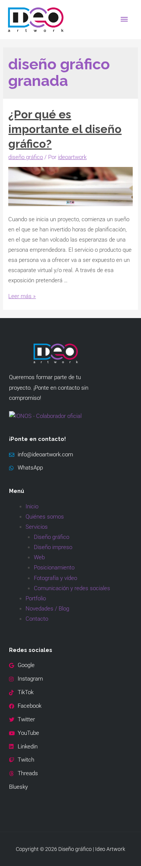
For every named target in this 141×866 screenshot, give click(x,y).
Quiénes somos (45, 516)
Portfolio (36, 598)
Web (39, 557)
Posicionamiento (54, 567)
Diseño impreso (53, 547)
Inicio (32, 506)
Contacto (37, 618)
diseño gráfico (25, 157)
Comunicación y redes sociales (72, 588)
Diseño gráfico (51, 537)
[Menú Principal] (124, 19)
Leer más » (22, 296)
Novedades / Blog (47, 608)
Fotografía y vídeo (55, 578)
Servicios (37, 526)
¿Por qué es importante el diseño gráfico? (64, 129)
